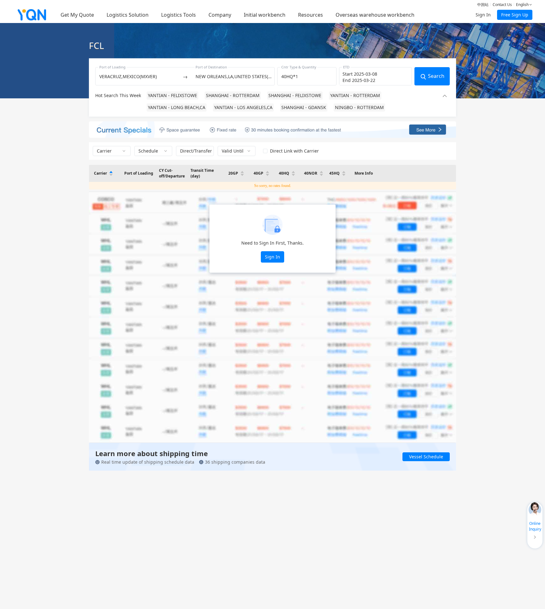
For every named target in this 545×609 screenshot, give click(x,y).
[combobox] (138, 76)
